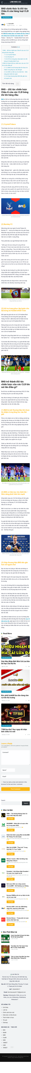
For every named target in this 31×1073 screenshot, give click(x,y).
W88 (4, 1040)
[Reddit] (12, 1047)
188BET (5, 1042)
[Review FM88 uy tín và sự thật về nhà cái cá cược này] (3, 898)
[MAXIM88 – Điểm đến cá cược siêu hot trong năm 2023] (3, 826)
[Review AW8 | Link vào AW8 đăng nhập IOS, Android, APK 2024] (3, 910)
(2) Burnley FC (9, 57)
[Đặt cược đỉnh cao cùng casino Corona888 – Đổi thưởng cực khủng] (3, 887)
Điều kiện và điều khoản (9, 1015)
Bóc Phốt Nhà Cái (7, 17)
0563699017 (16, 989)
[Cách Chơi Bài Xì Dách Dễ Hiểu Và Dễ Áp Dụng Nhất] (5, 942)
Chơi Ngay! (10, 818)
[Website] (13, 1047)
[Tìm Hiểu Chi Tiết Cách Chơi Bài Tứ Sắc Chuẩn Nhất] (5, 953)
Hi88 (4, 1045)
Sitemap (5, 1022)
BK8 (4, 1030)
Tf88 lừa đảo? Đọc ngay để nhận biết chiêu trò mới (14, 730)
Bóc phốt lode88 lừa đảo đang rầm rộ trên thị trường (15, 696)
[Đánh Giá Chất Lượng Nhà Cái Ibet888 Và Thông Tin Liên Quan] (3, 838)
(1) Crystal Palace (10, 54)
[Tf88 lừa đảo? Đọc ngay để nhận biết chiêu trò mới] (15, 714)
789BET (5, 1047)
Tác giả (5, 1020)
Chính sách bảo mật (8, 1012)
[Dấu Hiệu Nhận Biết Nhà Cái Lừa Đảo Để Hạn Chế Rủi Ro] (15, 646)
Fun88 (4, 1037)
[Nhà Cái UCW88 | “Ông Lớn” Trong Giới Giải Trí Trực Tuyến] (3, 850)
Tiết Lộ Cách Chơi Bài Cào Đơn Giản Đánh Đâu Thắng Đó (20, 957)
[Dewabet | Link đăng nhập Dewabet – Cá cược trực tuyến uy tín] (3, 874)
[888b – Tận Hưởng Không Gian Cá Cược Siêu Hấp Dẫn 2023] (3, 817)
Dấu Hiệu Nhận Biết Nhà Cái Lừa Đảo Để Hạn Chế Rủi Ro (15, 662)
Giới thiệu (5, 1007)
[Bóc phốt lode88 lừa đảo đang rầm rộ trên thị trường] (15, 680)
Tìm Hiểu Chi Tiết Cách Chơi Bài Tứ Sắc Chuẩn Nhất (19, 946)
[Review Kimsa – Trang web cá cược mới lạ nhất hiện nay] (3, 921)
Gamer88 (11, 23)
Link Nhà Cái (15, 2)
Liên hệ (5, 1010)
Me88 (4, 1032)
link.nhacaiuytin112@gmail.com (17, 992)
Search (3, 800)
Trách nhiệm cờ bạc (8, 1017)
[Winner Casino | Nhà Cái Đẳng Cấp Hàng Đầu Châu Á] (3, 862)
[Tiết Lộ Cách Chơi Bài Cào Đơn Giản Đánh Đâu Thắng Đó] (5, 963)
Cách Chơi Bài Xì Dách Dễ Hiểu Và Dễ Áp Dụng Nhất (20, 936)
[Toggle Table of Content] (16, 83)
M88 (4, 1035)
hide (18, 47)
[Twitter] (11, 1047)
